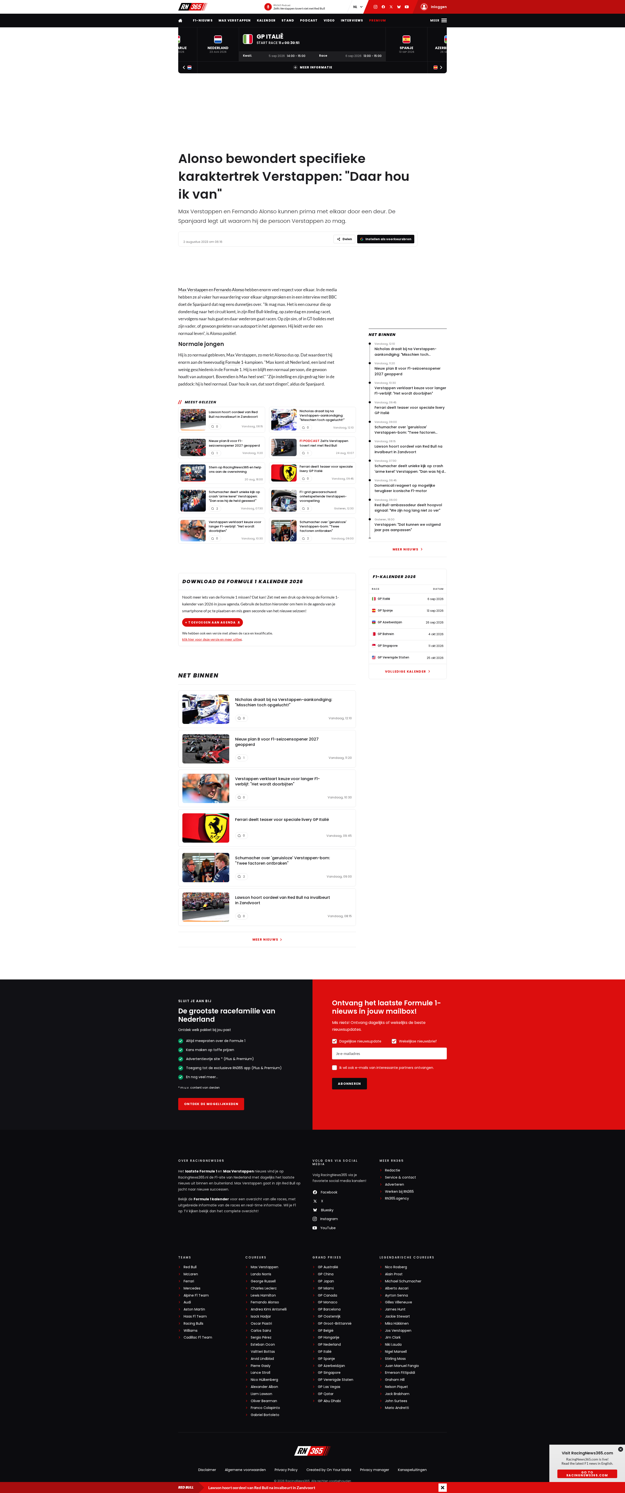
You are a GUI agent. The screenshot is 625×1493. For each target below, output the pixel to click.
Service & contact (400, 1177)
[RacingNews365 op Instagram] (375, 7)
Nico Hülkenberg (264, 1380)
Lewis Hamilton (263, 1295)
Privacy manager (374, 1469)
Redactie (392, 1170)
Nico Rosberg (396, 1267)
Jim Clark (393, 1337)
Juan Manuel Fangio (402, 1366)
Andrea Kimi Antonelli (269, 1309)
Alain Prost (394, 1274)
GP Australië (328, 1267)
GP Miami (326, 1288)
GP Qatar (325, 1394)
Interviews (352, 20)
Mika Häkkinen (397, 1323)
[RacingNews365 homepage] (180, 20)
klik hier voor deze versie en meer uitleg (212, 639)
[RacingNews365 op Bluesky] (399, 7)
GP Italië (325, 1352)
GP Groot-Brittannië (335, 1323)
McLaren (191, 1274)
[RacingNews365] (193, 7)
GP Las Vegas (329, 1387)
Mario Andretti (397, 1408)
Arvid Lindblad (262, 1359)
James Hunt (395, 1309)
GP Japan (326, 1281)
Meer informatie (316, 67)
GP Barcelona (329, 1309)
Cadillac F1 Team (198, 1337)
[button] (218, 44)
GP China (325, 1274)
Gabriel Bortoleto (265, 1415)
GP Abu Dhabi (329, 1401)
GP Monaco (327, 1302)
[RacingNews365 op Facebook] (383, 7)
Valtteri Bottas (263, 1352)
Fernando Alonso (229, 289)
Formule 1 (234, 362)
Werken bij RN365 (399, 1192)
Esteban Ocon (263, 1345)
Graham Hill (395, 1380)
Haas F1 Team (195, 1316)
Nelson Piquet (396, 1387)
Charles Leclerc (264, 1288)
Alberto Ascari (396, 1288)
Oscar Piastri (261, 1323)
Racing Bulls (193, 1323)
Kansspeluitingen (412, 1469)
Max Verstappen (235, 20)
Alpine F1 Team (196, 1295)
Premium (377, 20)
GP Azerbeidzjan (331, 1366)
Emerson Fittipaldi (400, 1373)
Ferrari (189, 1281)
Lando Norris (261, 1274)
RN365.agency (397, 1198)
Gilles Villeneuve (398, 1302)
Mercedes (192, 1288)
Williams (191, 1331)
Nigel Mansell (396, 1352)
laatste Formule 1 (201, 1171)
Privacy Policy (286, 1469)
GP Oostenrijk (329, 1316)
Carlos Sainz (261, 1331)
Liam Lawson (261, 1394)
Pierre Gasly (261, 1366)
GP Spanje (326, 1359)
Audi (187, 1302)
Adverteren (394, 1184)
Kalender (266, 20)
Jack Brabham (397, 1394)
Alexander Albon (264, 1387)
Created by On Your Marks (328, 1469)
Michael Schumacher (403, 1281)
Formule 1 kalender (211, 1199)
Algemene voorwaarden (245, 1469)
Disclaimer (207, 1469)
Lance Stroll (260, 1373)
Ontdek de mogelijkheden (211, 1104)
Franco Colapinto (265, 1408)
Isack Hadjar (261, 1316)
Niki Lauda (393, 1345)
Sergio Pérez (261, 1337)
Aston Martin (194, 1309)
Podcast (309, 20)
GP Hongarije (328, 1337)
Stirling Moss (395, 1359)
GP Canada (327, 1295)
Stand (287, 20)
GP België (325, 1331)
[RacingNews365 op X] (391, 7)
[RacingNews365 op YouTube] (407, 7)
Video (329, 20)
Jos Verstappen (398, 1331)
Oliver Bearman (264, 1401)
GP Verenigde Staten (335, 1380)
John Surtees (396, 1401)
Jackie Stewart (397, 1316)
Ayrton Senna (396, 1295)
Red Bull (190, 1267)
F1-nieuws (203, 20)
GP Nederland (329, 1345)
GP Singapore (329, 1373)
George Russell (263, 1281)
